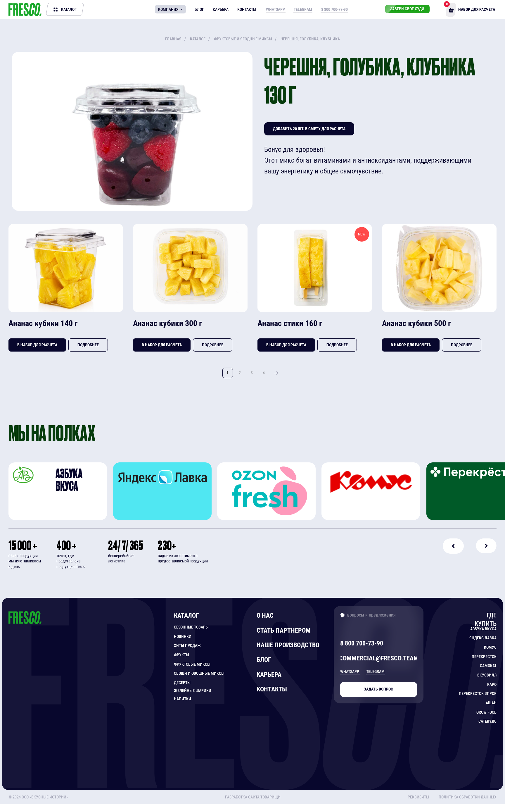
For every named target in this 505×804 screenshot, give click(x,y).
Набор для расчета (476, 9)
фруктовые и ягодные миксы (243, 39)
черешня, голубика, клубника (310, 39)
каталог (197, 39)
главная (173, 39)
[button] (466, 797)
